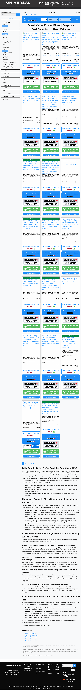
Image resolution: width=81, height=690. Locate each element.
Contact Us (11, 686)
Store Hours (53, 664)
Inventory (40, 664)
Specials (38, 673)
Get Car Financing (30, 639)
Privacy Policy (30, 686)
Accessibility (20, 686)
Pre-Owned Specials (40, 671)
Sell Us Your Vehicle (31, 641)
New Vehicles (39, 667)
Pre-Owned (38, 668)
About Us (27, 664)
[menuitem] (11, 24)
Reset (9, 18)
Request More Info (31, 92)
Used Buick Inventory (31, 633)
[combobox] (44, 19)
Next (32, 463)
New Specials (39, 670)
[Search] (18, 14)
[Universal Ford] (18, 3)
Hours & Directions (28, 667)
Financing (27, 670)
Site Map (38, 686)
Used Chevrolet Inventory (32, 635)
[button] (8, 8)
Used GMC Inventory (31, 637)
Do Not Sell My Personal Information (53, 686)
